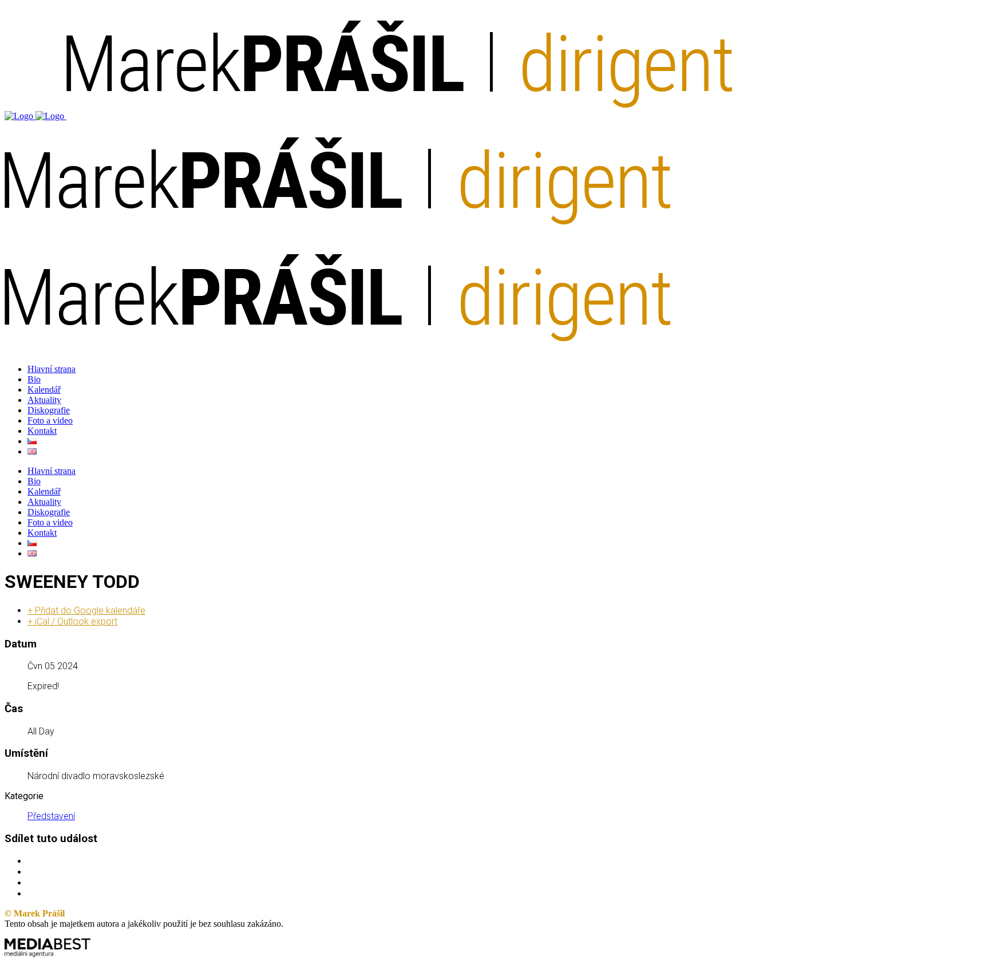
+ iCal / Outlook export (72, 621)
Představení (51, 816)
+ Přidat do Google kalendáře (86, 610)
